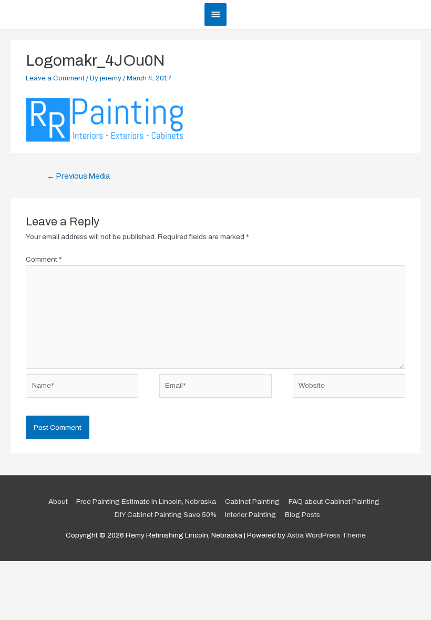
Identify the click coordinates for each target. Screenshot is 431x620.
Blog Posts (302, 515)
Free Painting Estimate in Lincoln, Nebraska (146, 501)
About (58, 501)
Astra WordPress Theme (326, 535)
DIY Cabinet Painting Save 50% (166, 515)
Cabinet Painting (252, 501)
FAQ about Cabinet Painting (334, 501)
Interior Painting (250, 515)
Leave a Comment (55, 78)
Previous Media (78, 176)
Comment (44, 259)
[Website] (349, 388)
